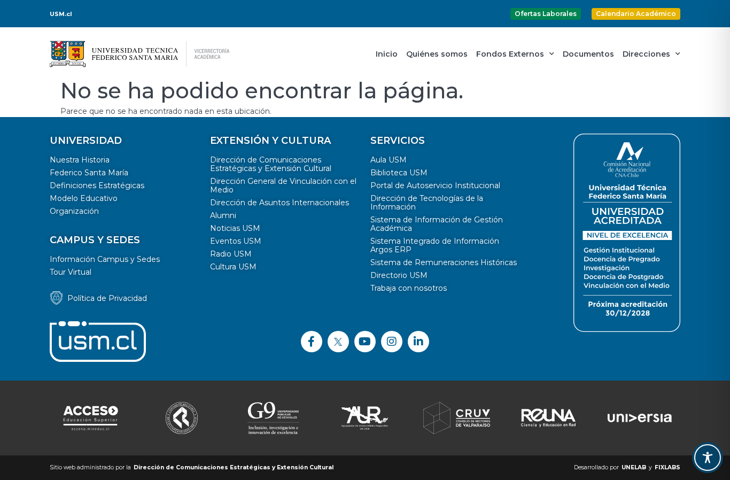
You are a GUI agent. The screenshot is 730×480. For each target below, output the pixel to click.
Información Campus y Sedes (105, 259)
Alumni (223, 215)
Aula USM (388, 160)
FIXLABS (667, 467)
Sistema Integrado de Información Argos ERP (434, 245)
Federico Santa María (89, 172)
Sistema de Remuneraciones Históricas (443, 262)
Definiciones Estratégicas (97, 185)
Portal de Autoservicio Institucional (435, 185)
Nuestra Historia (80, 160)
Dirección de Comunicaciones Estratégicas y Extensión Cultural (270, 164)
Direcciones (646, 54)
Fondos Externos (510, 54)
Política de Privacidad (107, 298)
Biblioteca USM (399, 172)
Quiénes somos (437, 54)
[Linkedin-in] (418, 341)
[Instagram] (391, 341)
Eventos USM (235, 241)
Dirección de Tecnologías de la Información (426, 202)
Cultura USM (233, 267)
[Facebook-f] (311, 341)
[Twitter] (338, 341)
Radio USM (231, 254)
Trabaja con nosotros (408, 288)
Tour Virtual (70, 272)
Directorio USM (399, 275)
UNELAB (634, 467)
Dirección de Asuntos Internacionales (279, 202)
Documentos (588, 54)
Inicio (387, 54)
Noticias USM (235, 228)
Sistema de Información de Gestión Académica (436, 224)
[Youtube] (365, 341)
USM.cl (61, 14)
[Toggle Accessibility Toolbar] (707, 457)
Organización (74, 211)
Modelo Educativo (84, 198)
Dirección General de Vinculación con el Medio (283, 185)
